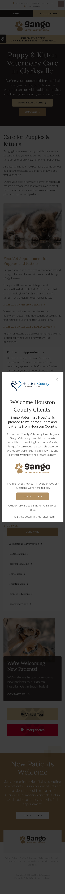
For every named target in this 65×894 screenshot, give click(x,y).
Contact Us (31, 496)
